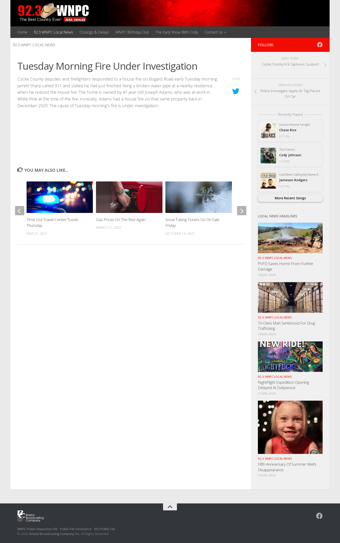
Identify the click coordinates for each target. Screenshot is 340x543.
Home (22, 32)
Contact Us (213, 32)
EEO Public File (104, 529)
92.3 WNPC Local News (53, 32)
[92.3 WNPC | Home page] (53, 12)
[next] (241, 210)
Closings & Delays (94, 32)
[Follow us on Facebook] (320, 44)
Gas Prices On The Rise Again (120, 219)
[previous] (19, 210)
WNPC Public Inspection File (37, 529)
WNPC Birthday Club (132, 32)
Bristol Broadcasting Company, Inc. (54, 533)
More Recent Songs (290, 198)
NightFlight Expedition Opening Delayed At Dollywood (283, 385)
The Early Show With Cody (176, 32)
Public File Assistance (75, 529)
